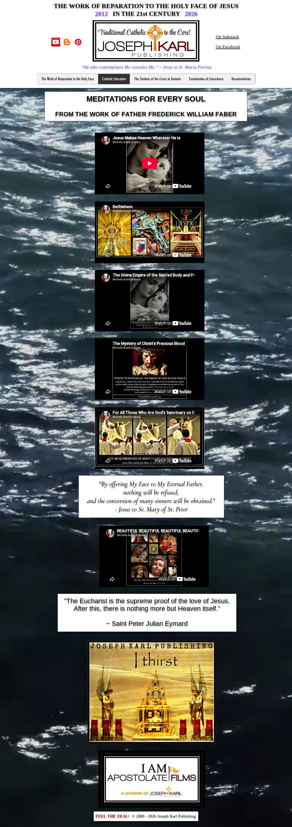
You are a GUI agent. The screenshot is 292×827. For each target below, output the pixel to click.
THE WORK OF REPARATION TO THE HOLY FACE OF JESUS (146, 5)
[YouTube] (55, 42)
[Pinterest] (78, 42)
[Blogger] (67, 42)
